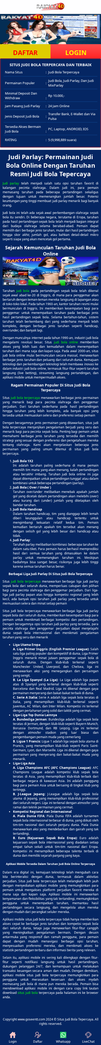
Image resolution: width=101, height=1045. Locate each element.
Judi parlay (11, 183)
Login (13, 1041)
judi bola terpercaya (25, 398)
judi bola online (66, 342)
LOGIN (75, 52)
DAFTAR (25, 52)
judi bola (23, 291)
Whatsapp (63, 1041)
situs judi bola (28, 992)
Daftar (37, 1041)
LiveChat (88, 1041)
